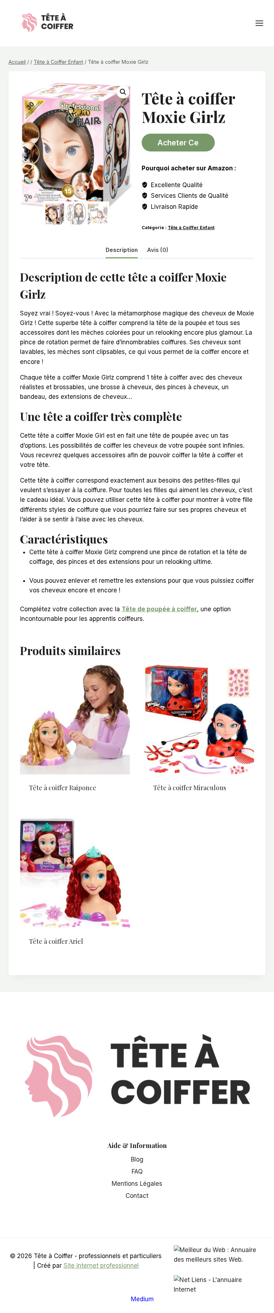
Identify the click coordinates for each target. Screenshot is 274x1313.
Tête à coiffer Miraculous (189, 787)
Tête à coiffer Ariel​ (56, 941)
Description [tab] (122, 250)
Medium (142, 1299)
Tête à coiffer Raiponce (62, 787)
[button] (123, 92)
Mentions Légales (137, 1183)
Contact (137, 1195)
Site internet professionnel (101, 1265)
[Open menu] (263, 23)
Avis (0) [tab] (157, 250)
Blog (137, 1159)
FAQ (137, 1171)
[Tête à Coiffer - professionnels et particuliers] (47, 22)
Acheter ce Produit (178, 144)
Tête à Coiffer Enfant (191, 227)
